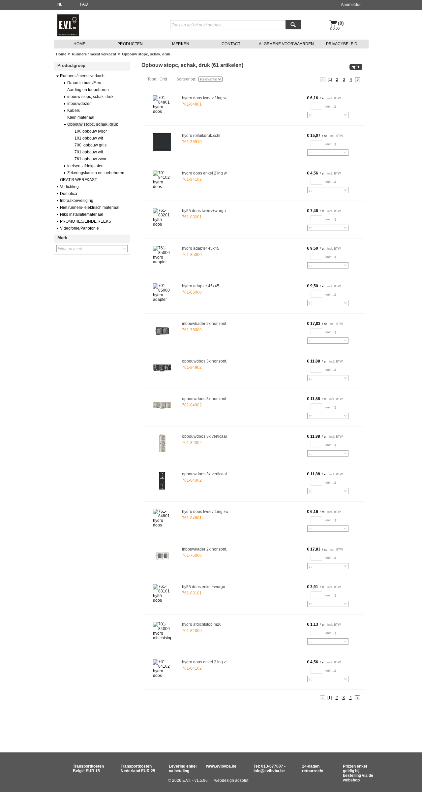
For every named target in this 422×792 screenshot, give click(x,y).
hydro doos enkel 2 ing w (204, 173)
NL (59, 4)
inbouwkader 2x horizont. (204, 323)
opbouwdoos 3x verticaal (204, 436)
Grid (163, 79)
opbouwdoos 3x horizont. (204, 361)
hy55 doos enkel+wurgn (203, 587)
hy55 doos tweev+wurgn (204, 210)
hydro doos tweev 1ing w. (204, 98)
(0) (341, 23)
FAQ (84, 4)
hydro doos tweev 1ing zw (205, 511)
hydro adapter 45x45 (200, 248)
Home (61, 54)
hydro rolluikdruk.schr (201, 135)
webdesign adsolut (231, 780)
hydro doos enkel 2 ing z (204, 662)
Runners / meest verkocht (94, 54)
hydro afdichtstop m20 (202, 624)
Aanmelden (351, 4)
